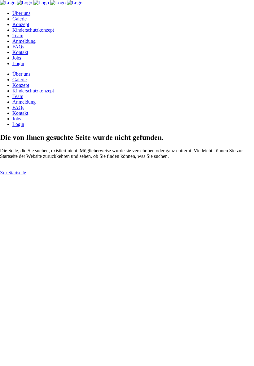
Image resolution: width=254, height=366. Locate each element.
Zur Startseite (13, 172)
